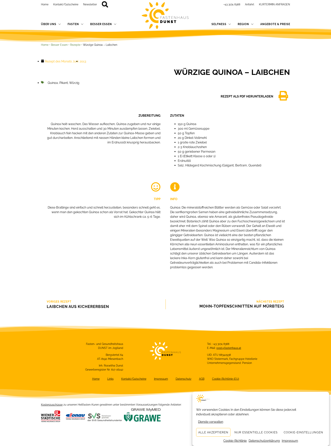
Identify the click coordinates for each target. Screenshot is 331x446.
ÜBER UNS (48, 24)
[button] (105, 4)
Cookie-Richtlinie (235, 441)
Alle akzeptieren (213, 432)
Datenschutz (183, 378)
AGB (201, 378)
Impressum (290, 441)
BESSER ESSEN (101, 24)
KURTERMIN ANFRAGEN (274, 4)
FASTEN (73, 24)
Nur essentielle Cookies (256, 432)
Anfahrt (249, 4)
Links (110, 378)
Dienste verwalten (210, 422)
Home (44, 4)
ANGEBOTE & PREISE (275, 24)
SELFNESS (218, 24)
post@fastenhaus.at (228, 347)
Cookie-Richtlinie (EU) (225, 378)
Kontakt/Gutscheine (65, 4)
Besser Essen (59, 44)
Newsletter (90, 4)
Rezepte (75, 44)
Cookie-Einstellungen (303, 432)
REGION (243, 24)
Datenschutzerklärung (264, 441)
